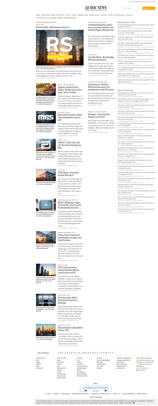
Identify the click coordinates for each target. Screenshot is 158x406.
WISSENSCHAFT (94, 15)
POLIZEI (110, 15)
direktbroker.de (122, 366)
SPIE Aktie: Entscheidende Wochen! (69, 174)
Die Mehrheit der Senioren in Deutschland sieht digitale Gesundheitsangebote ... (136, 56)
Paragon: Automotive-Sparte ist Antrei (99, 116)
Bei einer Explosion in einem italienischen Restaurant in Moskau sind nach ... (136, 210)
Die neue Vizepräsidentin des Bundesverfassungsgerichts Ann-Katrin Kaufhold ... (136, 50)
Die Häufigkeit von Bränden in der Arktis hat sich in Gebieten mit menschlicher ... (135, 94)
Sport (59, 366)
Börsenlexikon (43, 353)
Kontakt (99, 368)
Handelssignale (82, 368)
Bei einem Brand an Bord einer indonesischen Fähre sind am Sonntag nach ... (135, 186)
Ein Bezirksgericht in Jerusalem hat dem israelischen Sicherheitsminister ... (136, 167)
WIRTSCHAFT (60, 15)
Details (121, 403)
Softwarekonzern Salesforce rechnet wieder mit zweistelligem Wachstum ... (101, 28)
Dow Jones (39, 368)
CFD (78, 360)
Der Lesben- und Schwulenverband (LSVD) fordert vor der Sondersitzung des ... (136, 143)
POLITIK (68, 15)
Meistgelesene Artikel (126, 22)
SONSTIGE (129, 15)
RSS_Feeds (100, 366)
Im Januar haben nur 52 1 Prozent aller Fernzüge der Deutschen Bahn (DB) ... (135, 38)
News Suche (147, 8)
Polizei (59, 372)
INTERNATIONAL (119, 15)
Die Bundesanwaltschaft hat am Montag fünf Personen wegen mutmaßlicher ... (136, 81)
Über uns (116, 394)
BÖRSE (53, 15)
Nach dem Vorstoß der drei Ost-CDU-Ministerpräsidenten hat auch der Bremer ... (136, 149)
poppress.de (121, 368)
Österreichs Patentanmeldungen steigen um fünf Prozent (69, 237)
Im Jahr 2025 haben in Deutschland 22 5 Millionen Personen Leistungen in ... (136, 131)
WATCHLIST (152, 1)
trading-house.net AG (123, 360)
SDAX (37, 366)
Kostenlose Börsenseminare (122, 363)
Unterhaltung (61, 374)
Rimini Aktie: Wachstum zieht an (53, 27)
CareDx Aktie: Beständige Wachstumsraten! (101, 59)
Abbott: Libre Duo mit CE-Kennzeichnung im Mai (69, 145)
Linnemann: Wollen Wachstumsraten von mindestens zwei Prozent (101, 87)
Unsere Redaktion (128, 394)
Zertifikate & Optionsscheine (82, 373)
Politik (59, 364)
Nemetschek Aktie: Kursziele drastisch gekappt (68, 300)
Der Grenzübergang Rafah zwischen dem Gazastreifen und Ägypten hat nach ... (136, 69)
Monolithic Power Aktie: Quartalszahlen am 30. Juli (70, 117)
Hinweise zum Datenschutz (100, 394)
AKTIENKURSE (45, 15)
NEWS (38, 15)
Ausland (59, 370)
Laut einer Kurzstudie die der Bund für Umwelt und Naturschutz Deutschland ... (136, 118)
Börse (59, 360)
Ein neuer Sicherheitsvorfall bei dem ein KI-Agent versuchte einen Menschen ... (136, 106)
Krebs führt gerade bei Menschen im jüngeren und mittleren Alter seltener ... (135, 63)
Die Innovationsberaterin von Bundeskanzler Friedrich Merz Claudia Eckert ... (136, 192)
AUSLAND (103, 15)
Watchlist (100, 362)
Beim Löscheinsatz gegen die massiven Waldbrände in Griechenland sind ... (136, 180)
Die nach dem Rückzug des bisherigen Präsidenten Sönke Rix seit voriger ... (135, 137)
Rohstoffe (80, 364)
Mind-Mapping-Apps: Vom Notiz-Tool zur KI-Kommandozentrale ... (70, 205)
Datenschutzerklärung (80, 394)
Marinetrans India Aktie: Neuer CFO (70, 329)
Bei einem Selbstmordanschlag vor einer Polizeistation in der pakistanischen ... (136, 173)
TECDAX (38, 364)
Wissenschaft (61, 368)
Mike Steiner (142, 394)
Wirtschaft (60, 362)
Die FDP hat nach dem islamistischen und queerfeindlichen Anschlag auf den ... (136, 155)
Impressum (66, 394)
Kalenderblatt (61, 378)
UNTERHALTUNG (82, 15)
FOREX (79, 362)
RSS (147, 1)
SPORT (74, 15)
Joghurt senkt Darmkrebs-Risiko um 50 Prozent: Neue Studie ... (70, 90)
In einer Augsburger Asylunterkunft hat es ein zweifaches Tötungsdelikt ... (136, 124)
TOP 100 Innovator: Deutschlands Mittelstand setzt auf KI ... (69, 270)
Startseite (53, 18)
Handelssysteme (82, 366)
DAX (37, 360)
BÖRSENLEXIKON (138, 1)
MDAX (38, 362)
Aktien (79, 370)
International (61, 376)
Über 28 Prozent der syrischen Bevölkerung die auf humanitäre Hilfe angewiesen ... (136, 198)
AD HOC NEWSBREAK (103, 360)
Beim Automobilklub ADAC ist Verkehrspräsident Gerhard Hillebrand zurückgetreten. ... (136, 75)
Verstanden (128, 403)
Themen (60, 18)
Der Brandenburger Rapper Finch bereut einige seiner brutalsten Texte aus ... (136, 26)
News (49, 394)
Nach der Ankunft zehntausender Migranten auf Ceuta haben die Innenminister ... (136, 112)
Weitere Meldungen (126, 90)
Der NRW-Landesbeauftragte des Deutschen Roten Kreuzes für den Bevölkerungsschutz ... (135, 44)
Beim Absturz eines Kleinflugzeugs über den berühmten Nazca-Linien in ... (136, 204)
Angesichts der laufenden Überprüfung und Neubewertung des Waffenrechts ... (135, 161)
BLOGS (130, 1)
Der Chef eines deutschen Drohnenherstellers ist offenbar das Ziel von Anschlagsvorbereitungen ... (136, 100)
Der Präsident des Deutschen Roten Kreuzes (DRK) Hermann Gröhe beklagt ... (135, 32)
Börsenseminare (82, 376)
